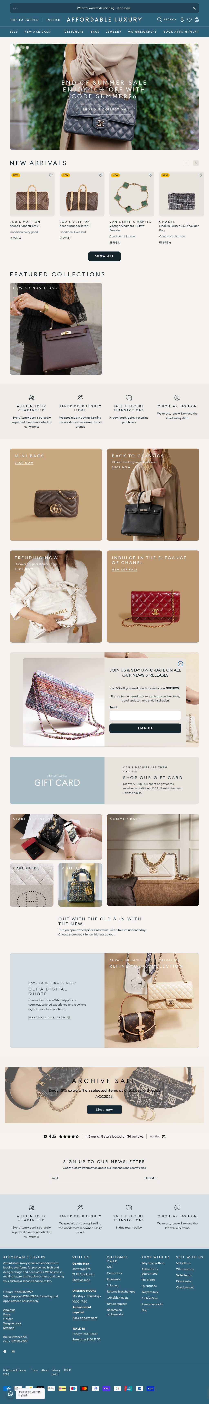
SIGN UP (145, 728)
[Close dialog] (180, 663)
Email (113, 707)
